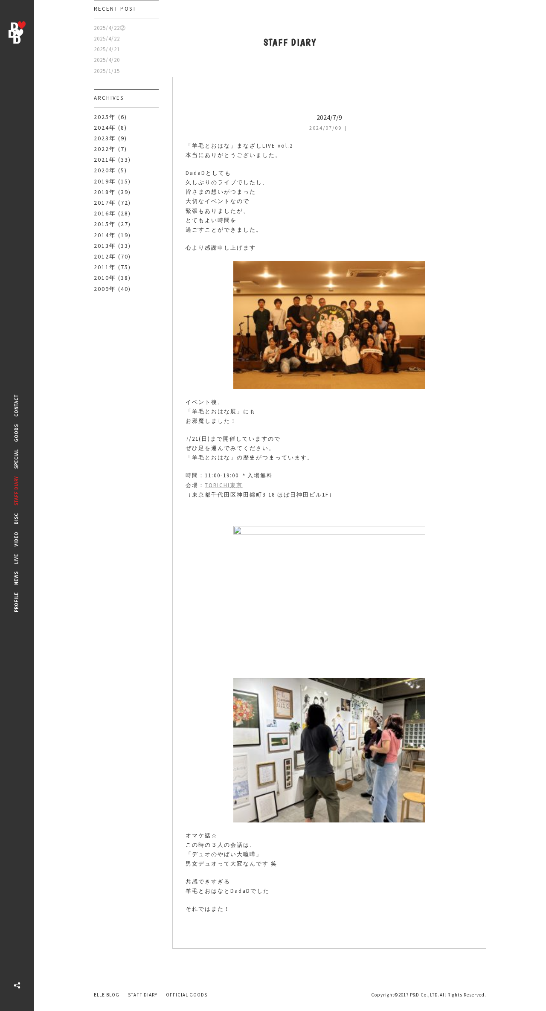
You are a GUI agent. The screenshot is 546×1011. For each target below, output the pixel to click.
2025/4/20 (107, 60)
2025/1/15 (107, 71)
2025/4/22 (107, 38)
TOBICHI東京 (224, 485)
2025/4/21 (107, 49)
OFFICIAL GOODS (186, 995)
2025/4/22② (110, 28)
